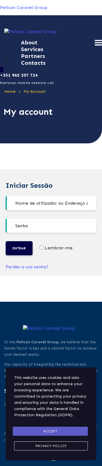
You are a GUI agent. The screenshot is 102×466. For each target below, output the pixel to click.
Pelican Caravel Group (23, 7)
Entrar (19, 248)
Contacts (33, 62)
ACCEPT (50, 431)
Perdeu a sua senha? (27, 266)
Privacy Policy (51, 446)
